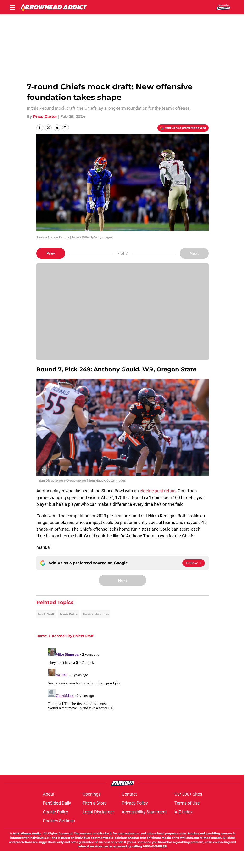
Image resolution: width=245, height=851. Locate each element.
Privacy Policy (135, 802)
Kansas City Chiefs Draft (73, 636)
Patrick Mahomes (96, 614)
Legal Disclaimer (98, 811)
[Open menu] (12, 7)
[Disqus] (132, 706)
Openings (91, 794)
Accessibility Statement (144, 811)
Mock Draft (46, 614)
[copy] (65, 127)
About (48, 794)
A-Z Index (183, 811)
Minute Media (30, 833)
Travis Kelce (69, 614)
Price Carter (45, 116)
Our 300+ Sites (188, 794)
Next (194, 253)
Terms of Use (187, 802)
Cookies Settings (59, 820)
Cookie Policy (55, 811)
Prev (50, 253)
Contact (129, 794)
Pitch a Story (94, 802)
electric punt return (158, 490)
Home (41, 636)
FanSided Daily (57, 802)
